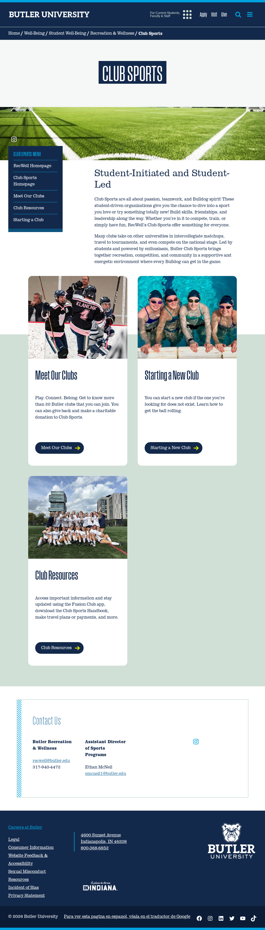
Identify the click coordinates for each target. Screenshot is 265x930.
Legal (13, 839)
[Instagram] (196, 743)
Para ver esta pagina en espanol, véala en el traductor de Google (127, 916)
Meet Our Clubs (28, 196)
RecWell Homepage (32, 165)
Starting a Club (28, 219)
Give (224, 14)
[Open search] (238, 14)
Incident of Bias (23, 887)
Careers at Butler (25, 827)
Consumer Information (31, 847)
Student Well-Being (67, 33)
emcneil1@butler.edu (105, 773)
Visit (214, 14)
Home (14, 33)
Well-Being (34, 33)
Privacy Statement (26, 895)
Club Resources (28, 208)
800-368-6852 (95, 848)
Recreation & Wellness (112, 33)
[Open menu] (250, 14)
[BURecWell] (14, 139)
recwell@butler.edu (51, 760)
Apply (203, 14)
